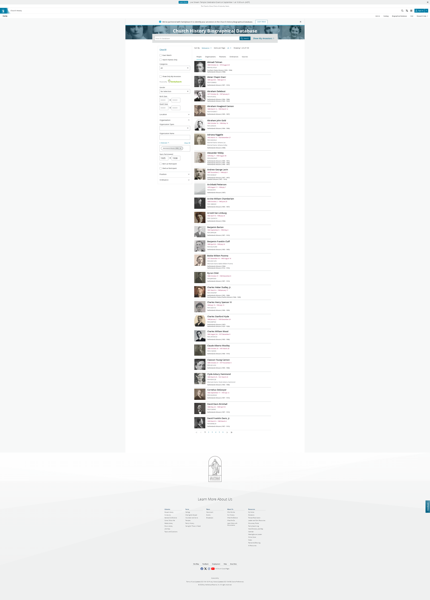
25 (228, 48)
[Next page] (227, 432)
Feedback (427, 507)
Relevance (205, 48)
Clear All (163, 50)
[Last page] (231, 432)
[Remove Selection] (180, 148)
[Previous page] (201, 432)
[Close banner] (300, 22)
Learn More (261, 22)
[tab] (199, 57)
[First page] (196, 432)
